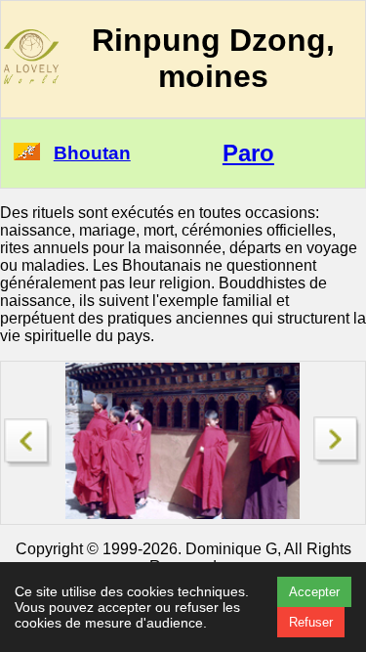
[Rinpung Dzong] (337, 460)
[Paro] (28, 437)
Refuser (311, 622)
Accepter (314, 592)
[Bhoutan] (27, 155)
